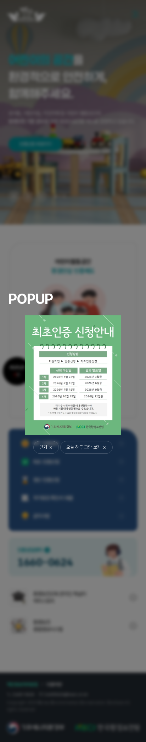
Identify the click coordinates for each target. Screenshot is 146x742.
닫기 (43, 447)
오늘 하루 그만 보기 (83, 447)
